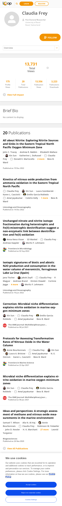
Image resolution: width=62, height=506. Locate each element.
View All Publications (17, 448)
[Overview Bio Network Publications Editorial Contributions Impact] (31, 48)
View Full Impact (15, 94)
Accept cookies (31, 484)
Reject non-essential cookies (31, 492)
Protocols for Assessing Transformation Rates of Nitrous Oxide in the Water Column (28, 342)
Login (26, 4)
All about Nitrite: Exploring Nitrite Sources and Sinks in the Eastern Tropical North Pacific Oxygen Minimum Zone (30, 144)
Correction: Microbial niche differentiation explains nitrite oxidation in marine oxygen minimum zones (30, 307)
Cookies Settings (31, 499)
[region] (31, 479)
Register (41, 4)
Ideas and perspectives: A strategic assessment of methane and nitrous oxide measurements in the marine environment (30, 414)
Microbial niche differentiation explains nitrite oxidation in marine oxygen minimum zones (31, 380)
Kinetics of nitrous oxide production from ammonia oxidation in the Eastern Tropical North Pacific (31, 183)
